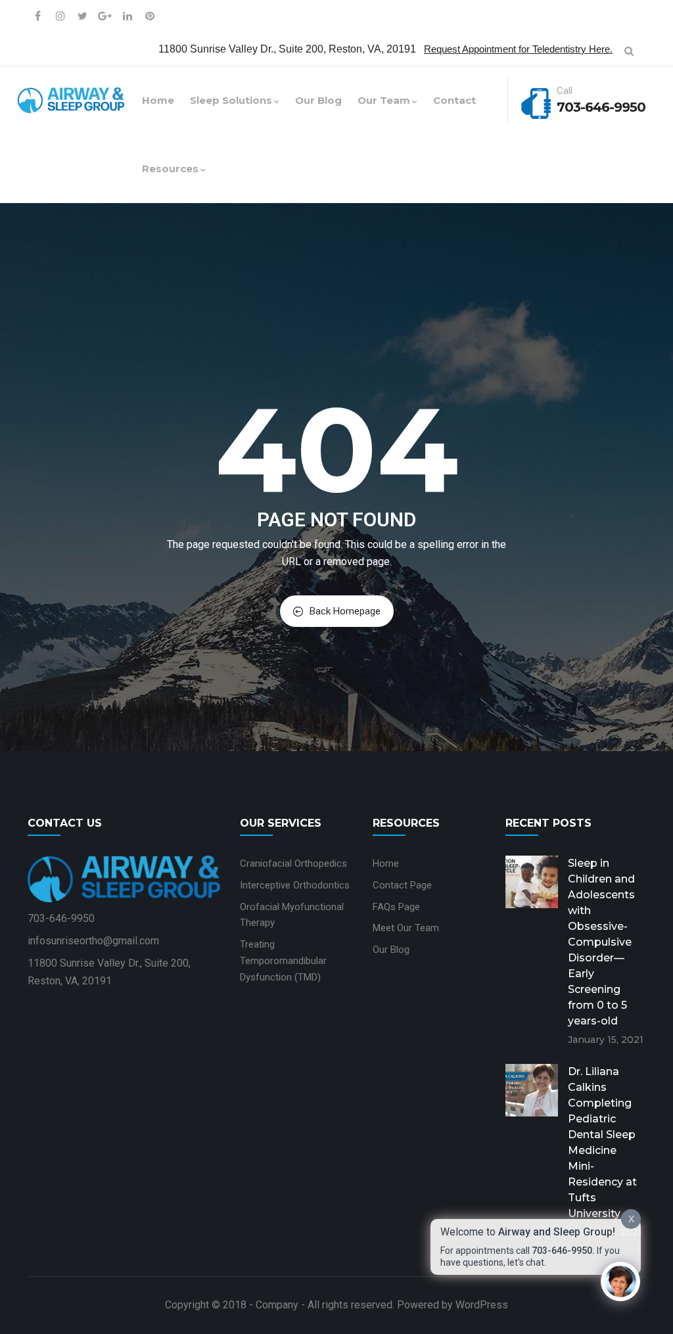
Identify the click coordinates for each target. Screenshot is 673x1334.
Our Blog (318, 100)
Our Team (384, 100)
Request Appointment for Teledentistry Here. (518, 49)
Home (158, 100)
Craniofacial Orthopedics (293, 863)
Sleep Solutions (231, 100)
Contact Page (402, 885)
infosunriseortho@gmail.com (93, 940)
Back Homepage (345, 611)
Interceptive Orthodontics (295, 885)
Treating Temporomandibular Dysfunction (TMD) (283, 960)
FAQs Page (396, 907)
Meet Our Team (406, 928)
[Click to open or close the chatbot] (620, 1281)
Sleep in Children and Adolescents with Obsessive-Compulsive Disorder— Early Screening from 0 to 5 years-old (601, 942)
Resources (170, 168)
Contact (454, 100)
